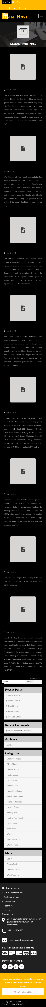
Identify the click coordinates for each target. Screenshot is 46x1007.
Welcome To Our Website (15, 490)
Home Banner (10, 628)
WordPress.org (13, 875)
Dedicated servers (11, 897)
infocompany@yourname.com (21, 940)
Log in (9, 858)
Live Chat (6, 2)
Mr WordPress (14, 730)
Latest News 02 (14, 695)
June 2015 (11, 744)
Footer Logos (12, 775)
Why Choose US (11, 167)
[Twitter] (14, 8)
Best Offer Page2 (14, 758)
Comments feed (13, 869)
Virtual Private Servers (12, 893)
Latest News (12, 823)
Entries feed (12, 864)
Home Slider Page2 (15, 796)
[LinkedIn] (25, 8)
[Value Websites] (14, 15)
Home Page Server (12, 327)
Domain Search (11, 568)
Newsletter (11, 828)
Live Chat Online (25, 992)
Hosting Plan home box (14, 408)
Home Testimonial (14, 801)
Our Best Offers (14, 716)
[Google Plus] (20, 8)
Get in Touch (9, 85)
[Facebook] (9, 8)
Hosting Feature (11, 249)
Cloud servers (9, 902)
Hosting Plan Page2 (15, 818)
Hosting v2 (8, 910)
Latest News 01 (14, 700)
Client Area (16, 2)
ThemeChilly (21, 1004)
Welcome (11, 834)
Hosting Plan (12, 812)
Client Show (13, 706)
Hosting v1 (8, 906)
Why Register (13, 711)
